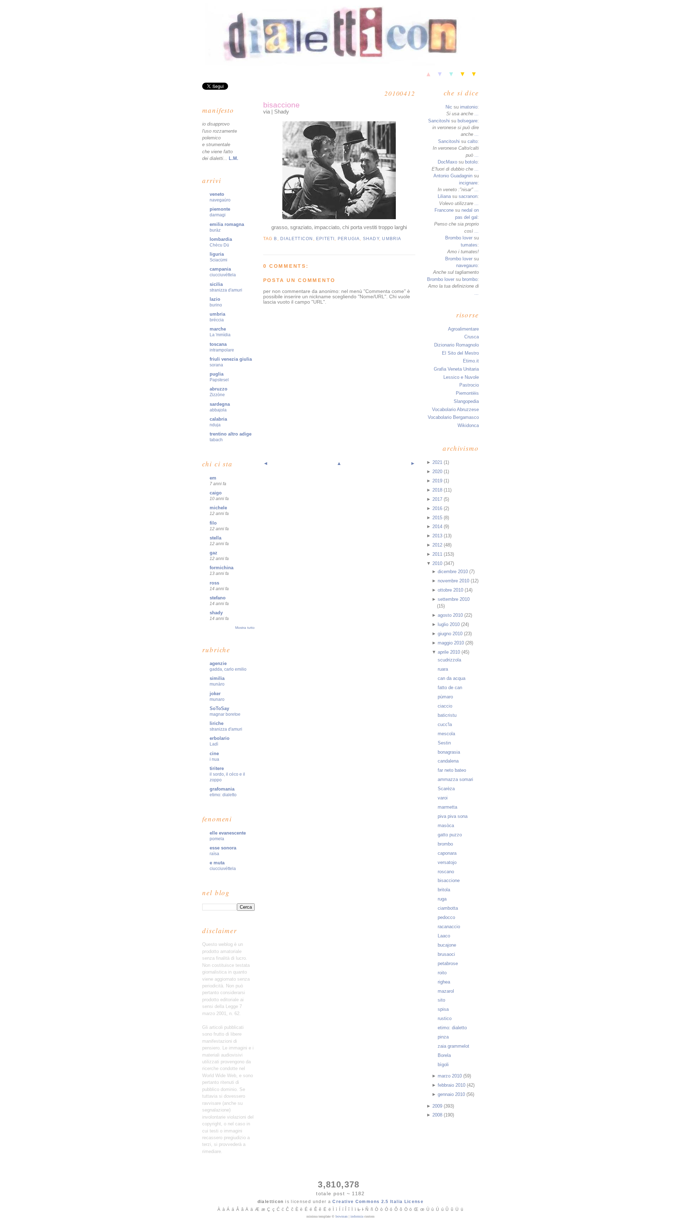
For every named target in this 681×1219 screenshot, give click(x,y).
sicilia (216, 284)
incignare (468, 182)
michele (218, 507)
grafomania (222, 789)
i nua (214, 759)
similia (217, 678)
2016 (438, 508)
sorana (216, 364)
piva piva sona (452, 816)
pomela (217, 838)
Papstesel (219, 379)
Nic (448, 107)
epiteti (325, 238)
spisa (443, 1009)
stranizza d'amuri (226, 290)
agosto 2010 (451, 615)
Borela (444, 1055)
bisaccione (281, 105)
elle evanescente (228, 833)
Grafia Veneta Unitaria (456, 369)
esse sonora (223, 847)
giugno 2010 (451, 633)
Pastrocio (469, 385)
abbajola (218, 410)
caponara (447, 853)
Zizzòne (217, 394)
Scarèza (446, 788)
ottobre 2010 (451, 590)
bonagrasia (449, 752)
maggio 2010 (451, 642)
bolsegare (467, 120)
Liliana (444, 196)
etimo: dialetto (223, 794)
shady (216, 612)
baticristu (447, 715)
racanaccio (449, 926)
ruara (443, 669)
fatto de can (450, 687)
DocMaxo (447, 162)
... (477, 113)
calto (472, 141)
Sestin (444, 743)
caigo (216, 492)
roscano (446, 871)
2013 (438, 535)
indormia (356, 1216)
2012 (438, 545)
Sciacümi (218, 259)
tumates (469, 245)
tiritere (217, 768)
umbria (217, 314)
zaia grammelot (453, 1046)
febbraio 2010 (452, 1085)
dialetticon (296, 238)
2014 (438, 526)
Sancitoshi (439, 120)
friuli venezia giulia (231, 359)
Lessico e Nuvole (461, 377)
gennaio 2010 (452, 1094)
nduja (215, 424)
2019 (438, 480)
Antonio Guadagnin (452, 175)
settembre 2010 (454, 599)
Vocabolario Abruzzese (455, 409)
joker (215, 693)
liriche (216, 723)
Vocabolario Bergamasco (453, 417)
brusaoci (446, 954)
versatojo (447, 862)
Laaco (444, 935)
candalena (448, 761)
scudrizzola (449, 660)
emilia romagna (227, 224)
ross (214, 583)
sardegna (220, 404)
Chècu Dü (219, 245)
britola (444, 889)
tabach (216, 439)
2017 (438, 499)
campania (220, 269)
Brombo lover (458, 237)
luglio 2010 (449, 624)
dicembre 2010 (453, 571)
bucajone (447, 945)
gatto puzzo (450, 834)
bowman (342, 1216)
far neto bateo (452, 770)
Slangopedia (466, 401)
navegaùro (220, 200)
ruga (442, 899)
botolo (471, 162)
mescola (446, 733)
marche (218, 329)
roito (442, 972)
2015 (438, 517)
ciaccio (445, 706)
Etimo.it (471, 361)
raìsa (214, 853)
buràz (215, 230)
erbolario (219, 738)
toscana (218, 344)
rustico (445, 1018)
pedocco (446, 917)
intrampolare (222, 350)
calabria (218, 419)
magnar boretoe (225, 714)
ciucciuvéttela (223, 274)
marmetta (447, 807)
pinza (443, 1037)
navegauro (466, 265)
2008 (438, 1115)
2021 (438, 462)
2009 (438, 1106)
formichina (221, 567)
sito (441, 1000)
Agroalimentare (463, 329)
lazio (215, 299)
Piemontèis (467, 393)
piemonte (220, 209)
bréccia (217, 319)
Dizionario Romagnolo (456, 345)
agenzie (218, 663)
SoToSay (219, 708)
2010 (438, 563)
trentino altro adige (230, 434)
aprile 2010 (449, 652)
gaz (213, 552)
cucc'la (445, 724)
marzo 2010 (450, 1076)
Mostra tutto (245, 628)
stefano (218, 597)
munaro (217, 699)
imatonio (468, 107)
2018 (438, 490)
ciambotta (448, 908)
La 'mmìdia (220, 334)
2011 (438, 554)
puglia (216, 374)
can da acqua (451, 678)
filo (213, 523)
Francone (444, 210)
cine (214, 753)
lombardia (221, 239)
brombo (469, 279)
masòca (446, 825)
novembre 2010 (454, 580)
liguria (217, 254)
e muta (217, 862)
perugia (349, 238)
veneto (217, 194)
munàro (217, 684)
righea (444, 982)
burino (216, 305)
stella (215, 538)
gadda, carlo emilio (228, 669)
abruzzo (218, 389)
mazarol (446, 991)
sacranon (468, 196)
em (213, 478)
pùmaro (445, 696)
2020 (438, 471)
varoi (443, 797)
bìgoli (443, 1064)
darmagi (218, 214)
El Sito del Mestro (460, 353)
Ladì (214, 744)
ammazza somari (455, 779)
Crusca (471, 336)
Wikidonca (468, 425)
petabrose (448, 963)
